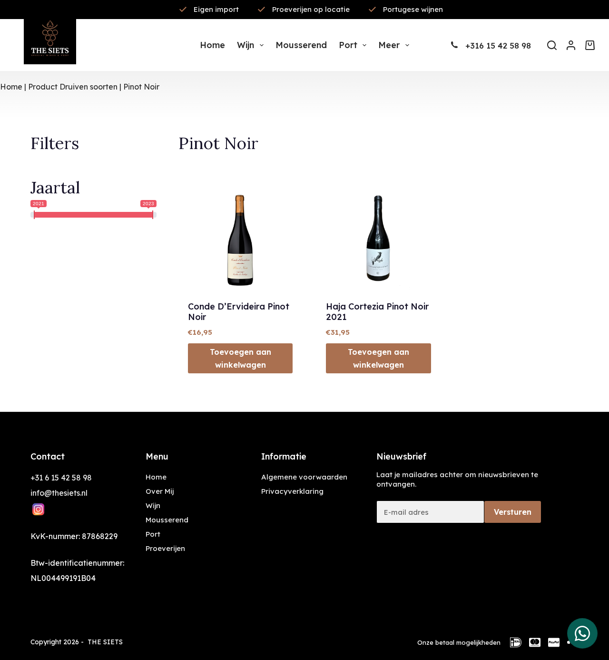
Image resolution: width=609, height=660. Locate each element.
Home (212, 45)
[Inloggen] (571, 45)
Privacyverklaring (292, 491)
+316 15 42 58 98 (498, 45)
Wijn (245, 45)
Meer (389, 45)
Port (348, 45)
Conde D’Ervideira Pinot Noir (238, 311)
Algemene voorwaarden (304, 476)
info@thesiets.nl (59, 493)
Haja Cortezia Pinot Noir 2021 (377, 311)
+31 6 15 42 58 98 (61, 477)
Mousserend (301, 45)
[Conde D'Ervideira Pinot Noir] (240, 237)
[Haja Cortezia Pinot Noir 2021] (378, 237)
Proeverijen (165, 548)
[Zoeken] (552, 45)
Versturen (512, 512)
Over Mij (160, 491)
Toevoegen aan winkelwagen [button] (240, 358)
